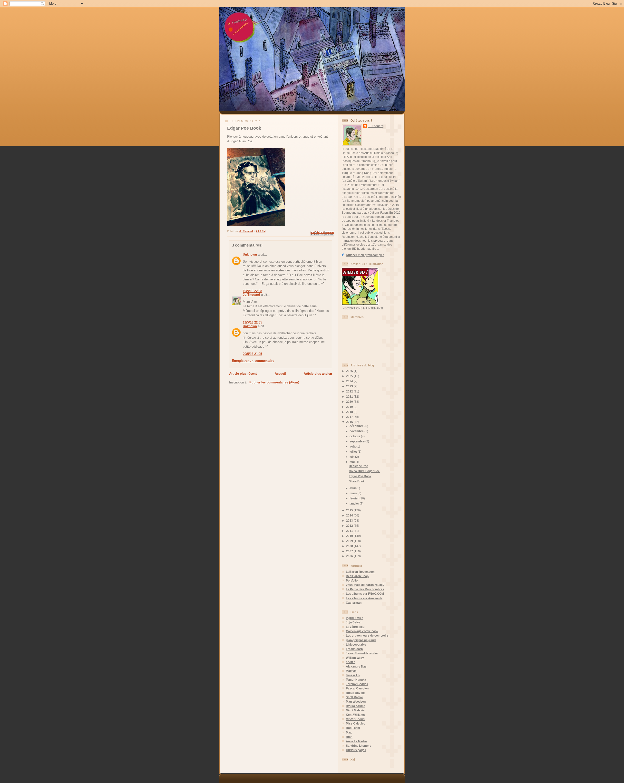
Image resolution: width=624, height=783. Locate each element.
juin (352, 456)
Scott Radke (354, 697)
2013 (350, 520)
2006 (350, 556)
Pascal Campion (357, 688)
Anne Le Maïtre (356, 741)
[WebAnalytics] (351, 765)
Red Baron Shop (357, 576)
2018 (350, 411)
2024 (350, 381)
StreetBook (357, 481)
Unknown (250, 254)
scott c (350, 662)
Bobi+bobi (353, 727)
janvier (355, 503)
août (353, 446)
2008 (350, 546)
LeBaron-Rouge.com (360, 571)
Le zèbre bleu (355, 626)
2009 (350, 541)
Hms (349, 736)
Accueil (280, 373)
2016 (350, 421)
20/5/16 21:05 (252, 354)
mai (352, 461)
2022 (350, 391)
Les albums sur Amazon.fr (364, 598)
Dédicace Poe (358, 466)
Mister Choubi (355, 719)
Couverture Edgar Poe (364, 471)
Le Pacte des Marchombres (365, 589)
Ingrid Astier (354, 618)
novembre (357, 431)
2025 (350, 376)
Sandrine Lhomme (358, 745)
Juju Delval (353, 622)
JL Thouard (251, 294)
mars (354, 493)
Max (349, 732)
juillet (354, 451)
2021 (350, 396)
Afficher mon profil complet (365, 255)
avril (353, 488)
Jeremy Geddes (357, 684)
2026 (350, 370)
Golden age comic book (362, 631)
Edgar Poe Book (360, 476)
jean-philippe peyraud (361, 640)
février (355, 498)
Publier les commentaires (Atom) (274, 382)
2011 (350, 530)
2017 (350, 416)
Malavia (351, 670)
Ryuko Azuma (355, 705)
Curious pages (356, 750)
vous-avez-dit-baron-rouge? (365, 584)
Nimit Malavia (355, 710)
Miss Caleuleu (355, 723)
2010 (350, 535)
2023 (350, 386)
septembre (357, 441)
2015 (350, 510)
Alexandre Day (356, 666)
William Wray (355, 657)
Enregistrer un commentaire (253, 361)
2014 (350, 515)
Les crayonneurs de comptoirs (367, 635)
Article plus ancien (318, 373)
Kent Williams (355, 714)
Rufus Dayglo (355, 692)
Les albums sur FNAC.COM (365, 593)
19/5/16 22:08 (252, 291)
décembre (357, 426)
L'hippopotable (356, 644)
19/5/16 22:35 (252, 322)
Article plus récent (243, 373)
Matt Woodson (356, 701)
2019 (350, 406)
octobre (355, 436)
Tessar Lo (353, 675)
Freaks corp (354, 648)
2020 (350, 401)
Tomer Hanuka (356, 679)
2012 (350, 525)
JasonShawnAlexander (362, 653)
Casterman (353, 602)
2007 (350, 551)
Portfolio (352, 580)
